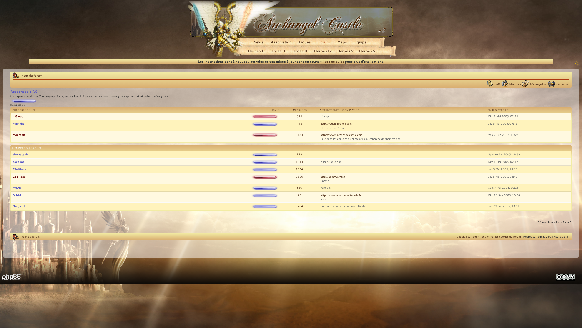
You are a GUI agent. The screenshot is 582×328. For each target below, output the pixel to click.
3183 (299, 134)
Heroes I (255, 51)
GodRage (19, 176)
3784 (299, 206)
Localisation (350, 110)
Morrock (19, 134)
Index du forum (31, 75)
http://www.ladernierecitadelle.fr (340, 195)
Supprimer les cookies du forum (501, 236)
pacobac (18, 162)
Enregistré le (498, 110)
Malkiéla (18, 123)
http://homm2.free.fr (333, 176)
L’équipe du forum (467, 236)
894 (299, 116)
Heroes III (300, 51)
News (258, 42)
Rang (276, 110)
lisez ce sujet (333, 61)
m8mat (18, 116)
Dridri (17, 195)
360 (299, 187)
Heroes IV (323, 51)
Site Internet (329, 110)
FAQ (497, 84)
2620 (299, 176)
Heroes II (276, 51)
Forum (324, 42)
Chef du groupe (24, 110)
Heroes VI (368, 51)
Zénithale (19, 169)
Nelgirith (19, 206)
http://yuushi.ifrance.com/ (336, 123)
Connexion (562, 84)
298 (299, 154)
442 (299, 123)
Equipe (360, 42)
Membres (515, 84)
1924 (299, 169)
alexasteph (20, 154)
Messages (300, 110)
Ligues (305, 42)
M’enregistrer (538, 84)
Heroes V (345, 51)
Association (281, 42)
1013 (299, 162)
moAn (17, 187)
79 (299, 195)
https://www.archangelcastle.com (341, 134)
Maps (342, 42)
